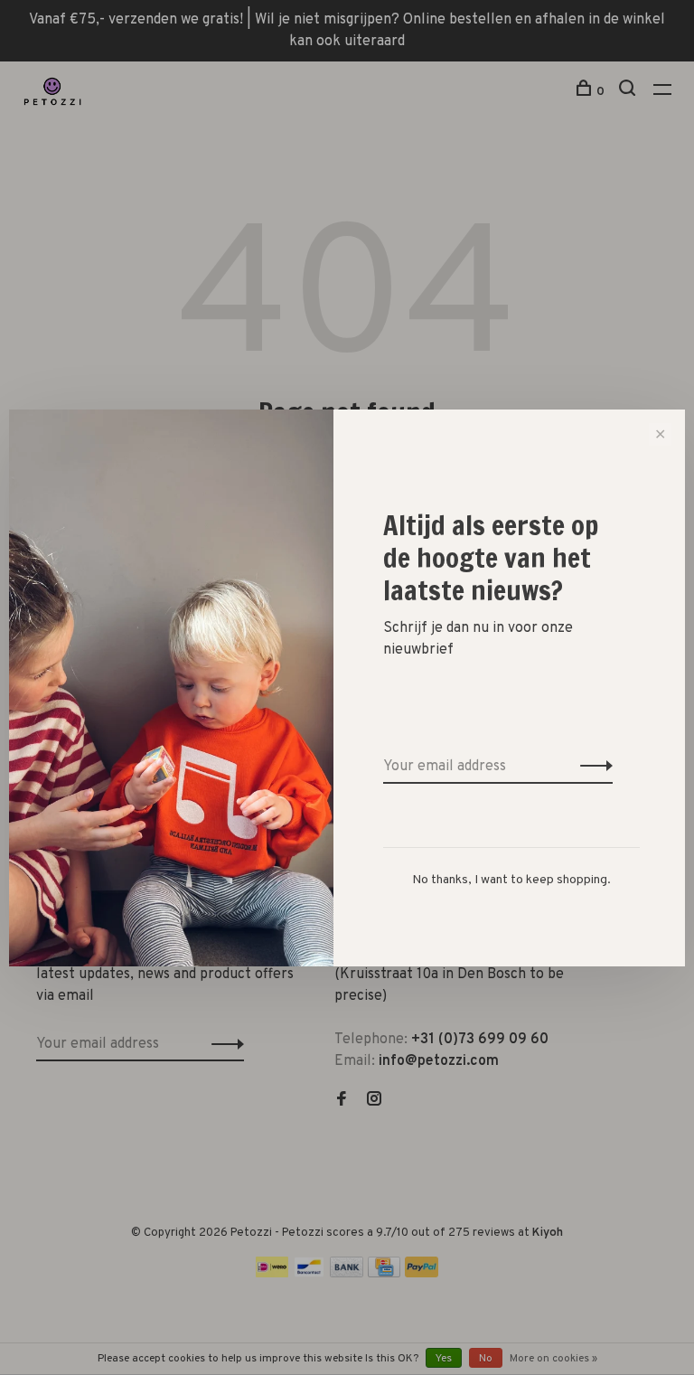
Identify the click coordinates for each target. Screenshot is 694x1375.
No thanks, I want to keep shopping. (511, 880)
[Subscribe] (591, 766)
